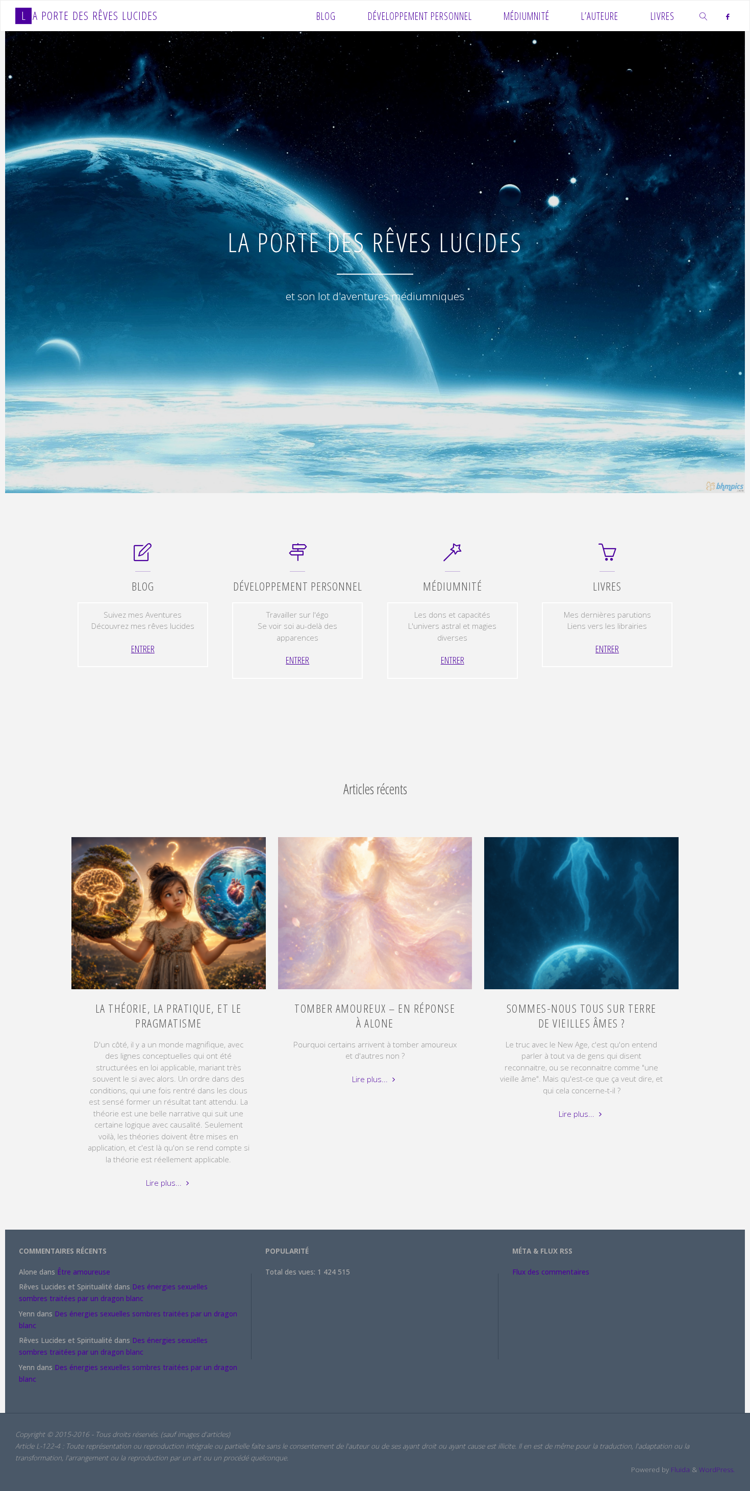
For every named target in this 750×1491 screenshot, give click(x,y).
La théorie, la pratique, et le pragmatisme (168, 1016)
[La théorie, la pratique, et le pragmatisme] (168, 989)
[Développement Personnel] (298, 557)
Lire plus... (168, 1183)
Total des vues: (291, 1272)
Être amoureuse (83, 1272)
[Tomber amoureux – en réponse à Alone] (375, 989)
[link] (703, 16)
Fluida (679, 1469)
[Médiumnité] (452, 557)
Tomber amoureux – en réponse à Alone (374, 1016)
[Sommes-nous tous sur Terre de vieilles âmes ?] (581, 989)
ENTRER (143, 648)
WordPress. (717, 1469)
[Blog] (143, 557)
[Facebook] (728, 16)
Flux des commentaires (550, 1272)
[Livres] (607, 557)
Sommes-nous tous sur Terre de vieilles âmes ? (582, 1016)
